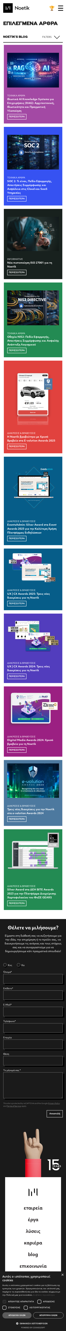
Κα (23, 965)
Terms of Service (14, 1106)
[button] (33, 1323)
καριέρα (33, 1243)
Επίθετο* (8, 988)
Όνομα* (7, 972)
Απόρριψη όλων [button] (48, 1315)
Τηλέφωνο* (9, 1021)
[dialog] (33, 1301)
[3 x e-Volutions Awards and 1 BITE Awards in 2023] (51, 8)
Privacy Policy (54, 1104)
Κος (9, 965)
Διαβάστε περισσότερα (43, 1295)
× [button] (62, 1275)
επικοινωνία (33, 1266)
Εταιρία (7, 1038)
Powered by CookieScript (33, 1327)
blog (33, 1255)
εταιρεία (33, 1208)
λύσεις (33, 1231)
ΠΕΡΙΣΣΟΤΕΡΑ (17, 117)
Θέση (6, 1054)
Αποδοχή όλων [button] (17, 1315)
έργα (33, 1220)
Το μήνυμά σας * (12, 1070)
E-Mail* (7, 1005)
